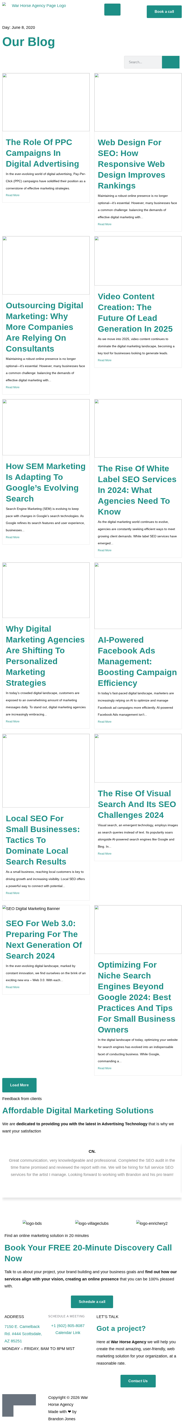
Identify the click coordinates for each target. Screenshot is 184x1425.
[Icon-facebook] (19, 1399)
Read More (13, 195)
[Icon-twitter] (7, 1411)
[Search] (171, 62)
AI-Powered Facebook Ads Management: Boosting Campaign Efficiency (137, 661)
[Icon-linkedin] (7, 1399)
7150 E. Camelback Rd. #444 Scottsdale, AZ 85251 (23, 1333)
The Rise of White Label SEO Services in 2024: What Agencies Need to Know (137, 490)
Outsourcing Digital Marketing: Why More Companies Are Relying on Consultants (44, 327)
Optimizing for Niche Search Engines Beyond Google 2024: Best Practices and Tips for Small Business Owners (136, 997)
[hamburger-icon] (112, 10)
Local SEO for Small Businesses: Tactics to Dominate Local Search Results (43, 840)
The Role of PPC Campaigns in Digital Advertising (42, 153)
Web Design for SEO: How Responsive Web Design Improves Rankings (131, 164)
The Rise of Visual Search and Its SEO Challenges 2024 (137, 804)
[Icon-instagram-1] (30, 1399)
